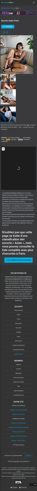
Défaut (5, 32)
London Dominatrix (18, 345)
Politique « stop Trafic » (18, 440)
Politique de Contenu (18, 414)
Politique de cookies (18, 418)
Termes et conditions (18, 405)
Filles (18, 314)
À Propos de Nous (18, 445)
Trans (18, 319)
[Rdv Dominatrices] (18, 13)
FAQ (18, 386)
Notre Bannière (18, 391)
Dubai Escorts (18, 354)
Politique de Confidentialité (18, 410)
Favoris (18, 369)
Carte (18, 336)
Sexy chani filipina (6, 123)
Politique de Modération (18, 423)
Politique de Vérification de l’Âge (18, 427)
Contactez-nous (18, 395)
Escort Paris (10, 8)
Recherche (8, 26)
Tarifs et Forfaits (18, 382)
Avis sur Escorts (18, 377)
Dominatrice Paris (18, 349)
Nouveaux (18, 323)
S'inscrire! (28, 455)
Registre (18, 364)
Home (3, 8)
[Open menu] (33, 2)
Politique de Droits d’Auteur (18, 436)
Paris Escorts (18, 310)
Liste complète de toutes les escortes (19, 260)
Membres (18, 373)
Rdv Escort (18, 341)
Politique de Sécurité (18, 432)
